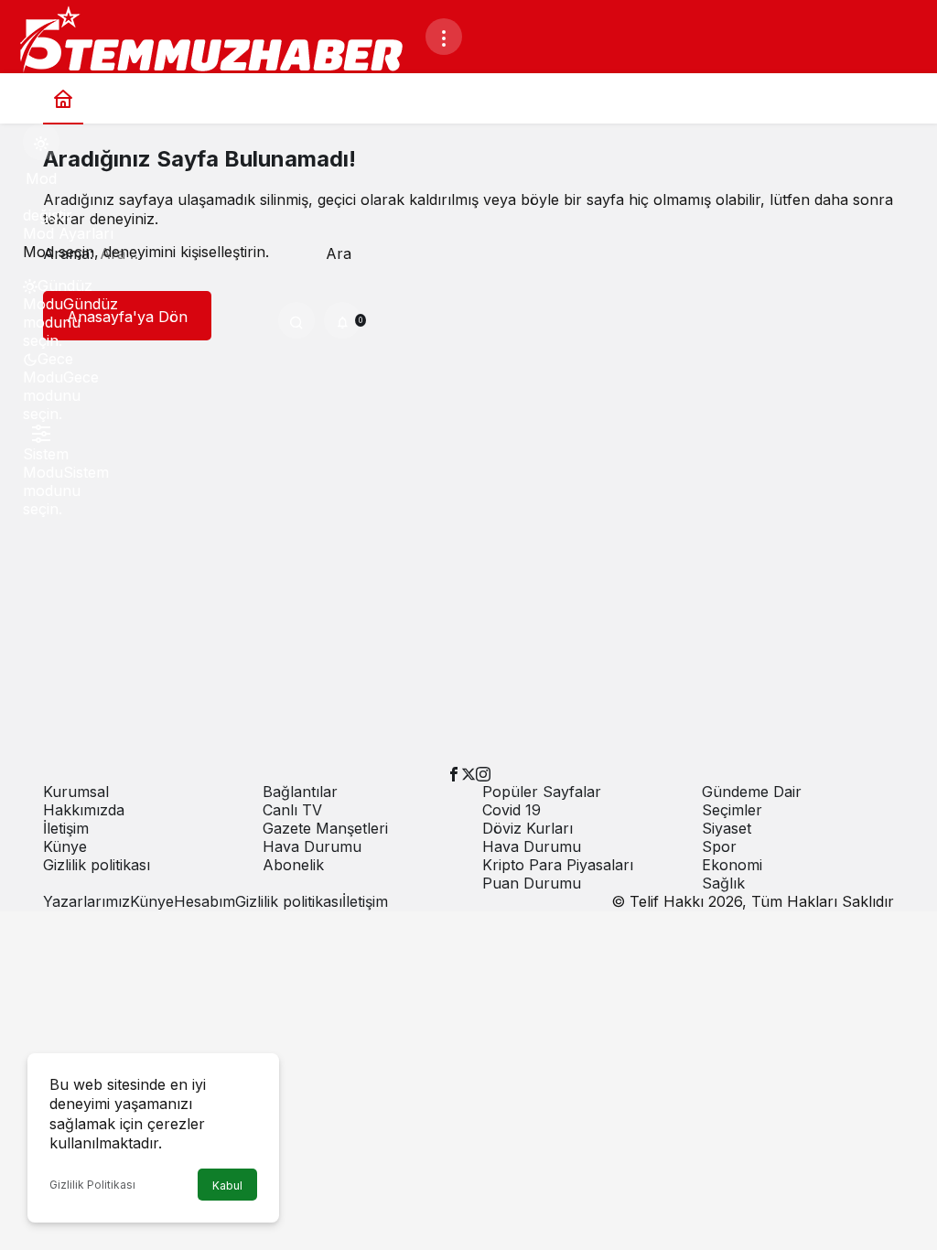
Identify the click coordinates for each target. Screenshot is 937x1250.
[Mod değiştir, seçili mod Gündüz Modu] (41, 142)
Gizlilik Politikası (92, 1184)
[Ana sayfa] (63, 98)
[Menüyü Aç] (443, 36)
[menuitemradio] (41, 294)
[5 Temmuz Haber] (219, 42)
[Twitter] (468, 773)
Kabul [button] (227, 1185)
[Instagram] (483, 773)
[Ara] (296, 320)
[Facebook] (454, 773)
